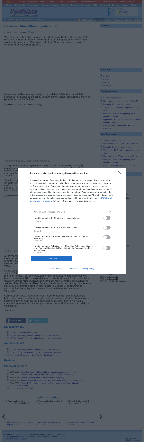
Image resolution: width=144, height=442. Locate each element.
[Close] (120, 173)
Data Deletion (56, 268)
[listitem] (72, 211)
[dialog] (72, 221)
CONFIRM (52, 259)
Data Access (72, 268)
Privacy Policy (88, 268)
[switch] (107, 218)
